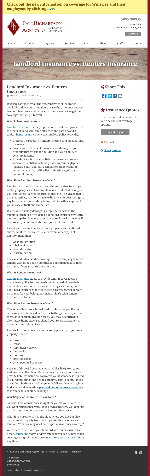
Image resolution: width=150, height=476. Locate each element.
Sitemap (76, 451)
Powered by (33, 469)
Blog (86, 43)
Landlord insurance (19, 127)
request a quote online (67, 437)
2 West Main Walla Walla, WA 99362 (18, 459)
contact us (21, 434)
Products (30, 43)
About (103, 43)
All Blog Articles (112, 150)
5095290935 (131, 19)
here (51, 8)
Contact (138, 43)
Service (69, 43)
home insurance (26, 134)
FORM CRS (133, 33)
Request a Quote (115, 132)
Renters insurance (18, 278)
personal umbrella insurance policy (61, 387)
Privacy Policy (13, 469)
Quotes (50, 43)
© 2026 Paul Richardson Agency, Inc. (25, 451)
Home (11, 43)
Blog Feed (108, 142)
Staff (120, 43)
